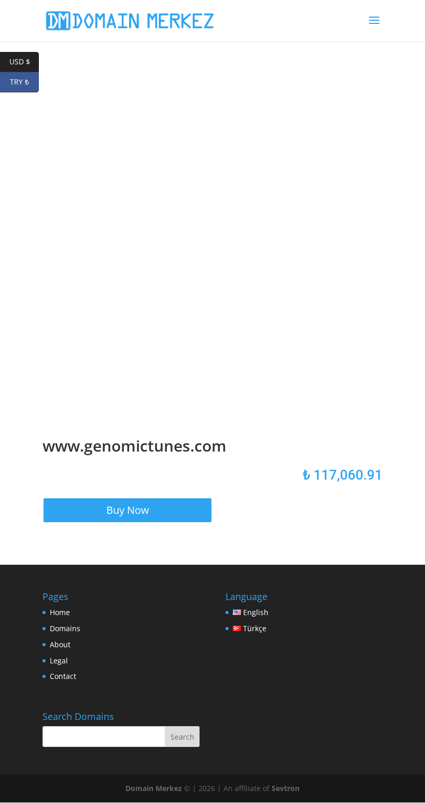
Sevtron (286, 788)
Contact (63, 676)
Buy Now (127, 510)
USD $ (24, 61)
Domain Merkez (153, 788)
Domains (65, 628)
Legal (59, 660)
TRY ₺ (24, 82)
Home (60, 612)
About (60, 644)
